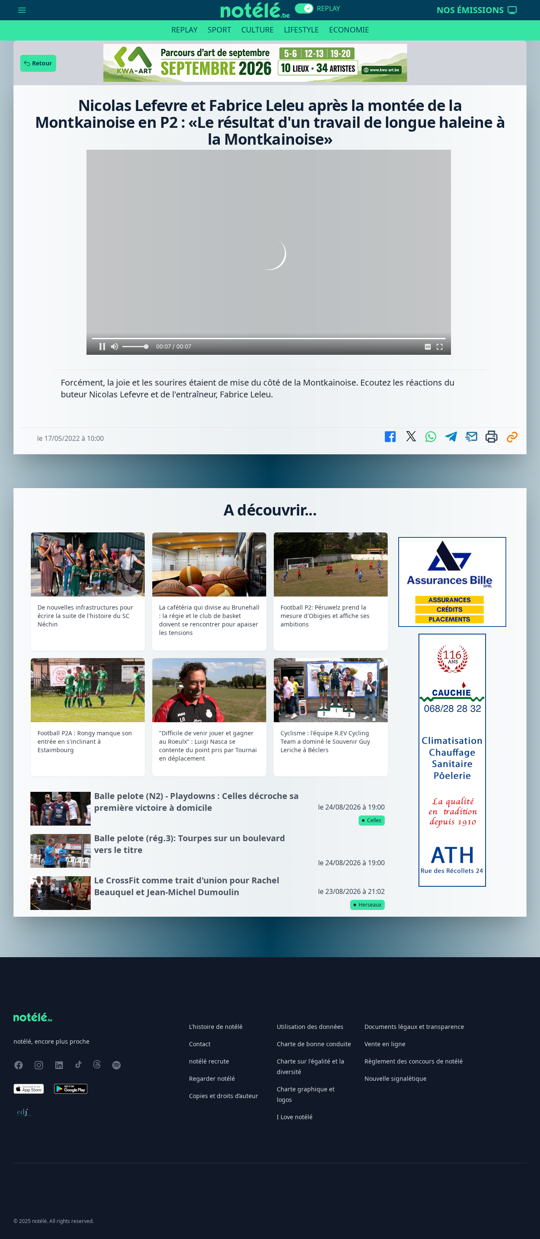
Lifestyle (301, 29)
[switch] (304, 8)
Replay (184, 29)
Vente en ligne (384, 1044)
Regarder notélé (212, 1078)
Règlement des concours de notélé (413, 1061)
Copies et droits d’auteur (223, 1096)
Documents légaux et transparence (414, 1027)
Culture (257, 29)
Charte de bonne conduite (314, 1044)
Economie (349, 29)
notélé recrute (209, 1061)
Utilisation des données (310, 1027)
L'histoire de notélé (216, 1027)
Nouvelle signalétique (395, 1078)
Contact (200, 1044)
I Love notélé (295, 1117)
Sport (219, 29)
